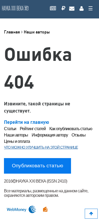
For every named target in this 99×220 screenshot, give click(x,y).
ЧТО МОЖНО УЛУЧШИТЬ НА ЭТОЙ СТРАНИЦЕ (41, 147)
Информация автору (50, 135)
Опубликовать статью (37, 165)
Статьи (10, 128)
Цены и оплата (17, 141)
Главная (12, 32)
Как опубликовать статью (70, 128)
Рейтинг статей (33, 128)
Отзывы (79, 135)
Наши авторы (37, 32)
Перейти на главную (26, 122)
